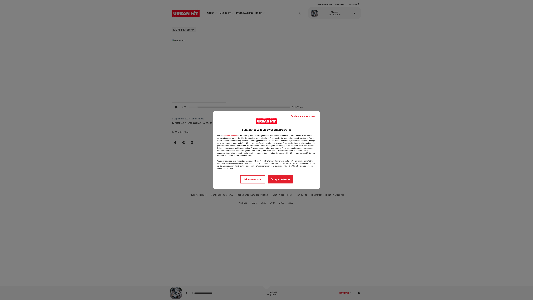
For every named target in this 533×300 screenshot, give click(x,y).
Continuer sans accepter (303, 116)
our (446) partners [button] (230, 135)
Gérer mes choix (252, 179)
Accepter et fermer (280, 179)
